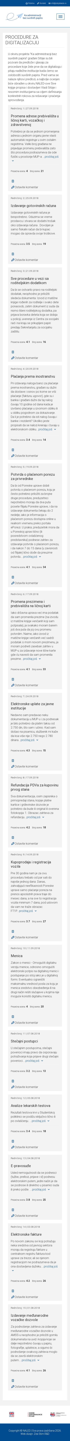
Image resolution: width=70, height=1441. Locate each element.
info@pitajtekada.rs (58, 3)
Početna (31, 3)
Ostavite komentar (26, 187)
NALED (27, 1430)
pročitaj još (45, 429)
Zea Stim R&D (41, 1433)
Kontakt (42, 3)
